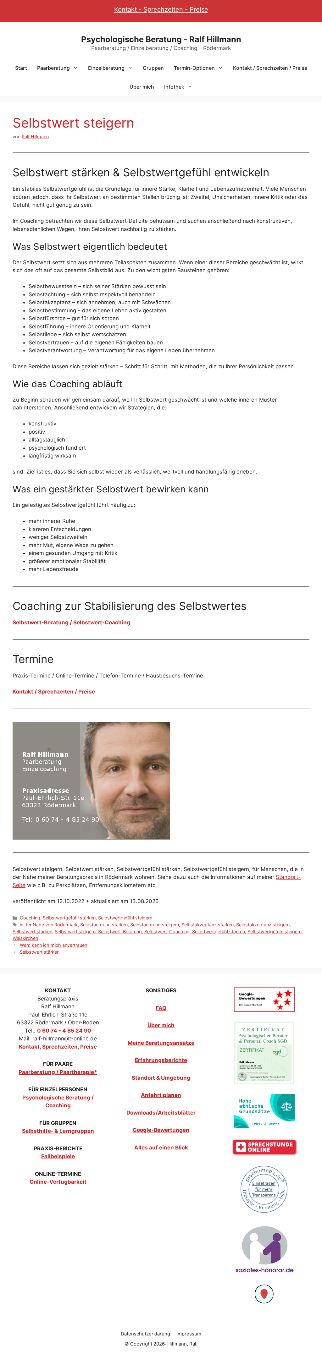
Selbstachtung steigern (154, 924)
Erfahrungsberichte (161, 1060)
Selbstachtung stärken (104, 924)
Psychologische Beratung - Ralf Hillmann (161, 39)
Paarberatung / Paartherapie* (58, 1072)
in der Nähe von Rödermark (49, 924)
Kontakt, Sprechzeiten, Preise (58, 1047)
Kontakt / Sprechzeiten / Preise (270, 68)
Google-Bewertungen (161, 1130)
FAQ (161, 1008)
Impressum (188, 1334)
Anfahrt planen (161, 1095)
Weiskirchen (25, 938)
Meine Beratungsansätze (161, 1043)
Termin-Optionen (194, 68)
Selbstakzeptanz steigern (263, 924)
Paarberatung (53, 68)
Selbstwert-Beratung (120, 931)
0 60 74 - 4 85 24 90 (64, 1031)
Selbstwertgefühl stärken (69, 917)
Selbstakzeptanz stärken (207, 924)
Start (21, 68)
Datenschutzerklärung (145, 1334)
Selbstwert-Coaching (167, 931)
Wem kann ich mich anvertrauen (53, 945)
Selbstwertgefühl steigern (125, 917)
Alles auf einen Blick (161, 1147)
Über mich (142, 87)
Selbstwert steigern (75, 931)
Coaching (30, 917)
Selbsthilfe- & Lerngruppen (58, 1131)
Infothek (174, 87)
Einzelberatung (106, 68)
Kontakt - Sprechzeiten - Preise (161, 9)
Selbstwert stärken (32, 931)
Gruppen (153, 68)
